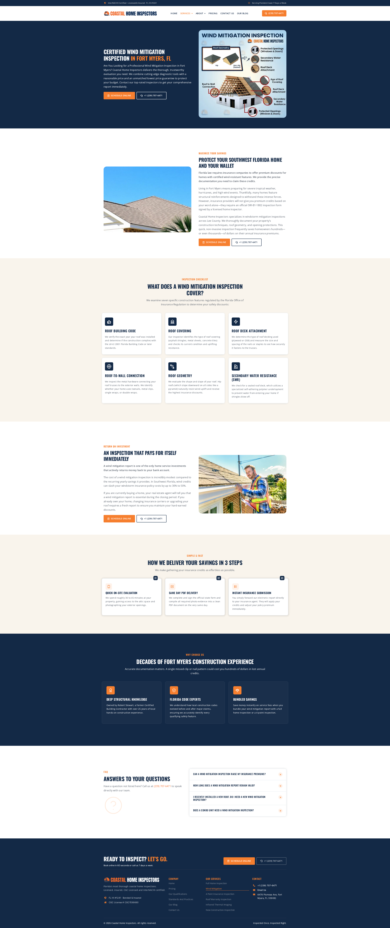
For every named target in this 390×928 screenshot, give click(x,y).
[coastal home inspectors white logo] (131, 878)
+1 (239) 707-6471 (267, 885)
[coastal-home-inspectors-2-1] (130, 12)
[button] (237, 774)
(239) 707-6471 (162, 786)
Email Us (261, 890)
